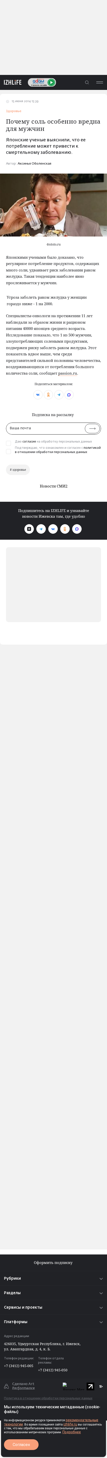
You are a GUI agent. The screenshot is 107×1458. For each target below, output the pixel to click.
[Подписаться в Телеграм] (41, 529)
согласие (29, 441)
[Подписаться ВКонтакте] (53, 529)
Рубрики (12, 1278)
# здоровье (18, 470)
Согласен (21, 1444)
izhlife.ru (70, 1424)
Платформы (15, 1322)
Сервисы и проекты (23, 1307)
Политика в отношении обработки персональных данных (48, 1398)
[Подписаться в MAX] (77, 529)
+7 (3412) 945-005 (18, 1365)
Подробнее (71, 1432)
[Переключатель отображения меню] (99, 82)
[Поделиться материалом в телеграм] (58, 394)
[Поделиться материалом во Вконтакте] (38, 394)
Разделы (12, 1293)
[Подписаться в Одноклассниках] (65, 529)
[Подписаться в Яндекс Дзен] (29, 529)
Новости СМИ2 (53, 486)
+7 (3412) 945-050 (52, 1370)
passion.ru (67, 373)
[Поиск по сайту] (87, 82)
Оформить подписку (53, 1262)
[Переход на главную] (10, 82)
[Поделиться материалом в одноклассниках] (48, 394)
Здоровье (13, 111)
